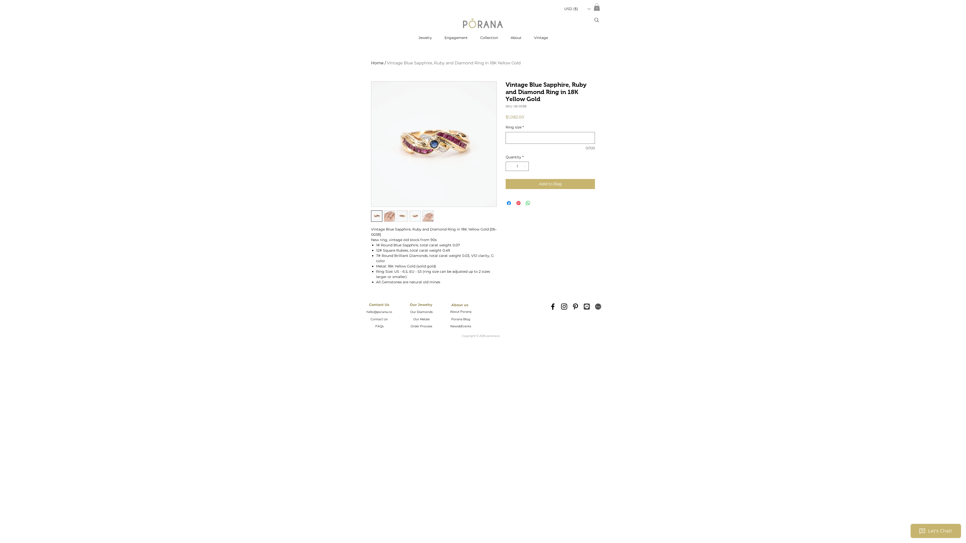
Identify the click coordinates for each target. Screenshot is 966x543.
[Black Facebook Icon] (553, 306)
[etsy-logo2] (598, 306)
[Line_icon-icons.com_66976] (587, 306)
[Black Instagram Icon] (564, 306)
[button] (577, 9)
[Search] (596, 20)
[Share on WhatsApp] (528, 203)
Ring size (515, 127)
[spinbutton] (517, 166)
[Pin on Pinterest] (518, 203)
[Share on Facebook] (509, 203)
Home (377, 63)
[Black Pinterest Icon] (575, 306)
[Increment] (525, 166)
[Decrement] (509, 166)
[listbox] (577, 9)
